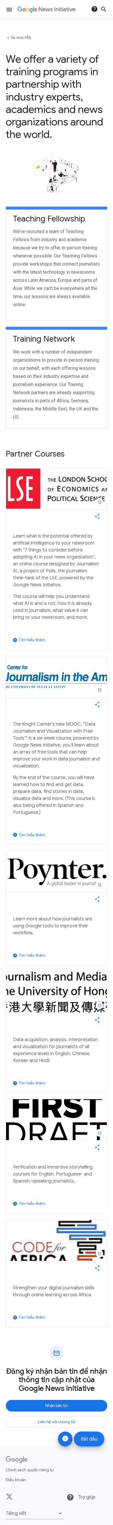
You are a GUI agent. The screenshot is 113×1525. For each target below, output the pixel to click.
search (103, 9)
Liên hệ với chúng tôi (56, 1421)
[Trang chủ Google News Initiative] (46, 9)
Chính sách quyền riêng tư (30, 1469)
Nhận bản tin (56, 1405)
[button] (35, 1513)
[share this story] (97, 516)
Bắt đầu (89, 1439)
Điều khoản (16, 1479)
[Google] (17, 1459)
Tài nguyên (20, 38)
